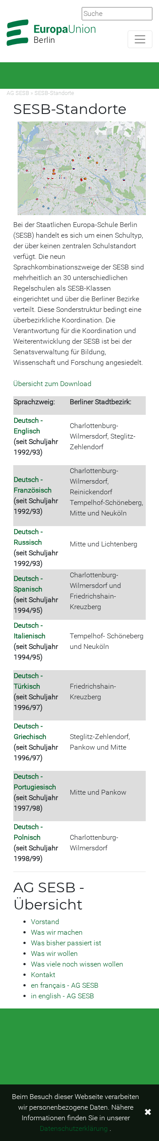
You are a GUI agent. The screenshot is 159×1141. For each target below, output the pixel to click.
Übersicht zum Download (52, 383)
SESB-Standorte (54, 93)
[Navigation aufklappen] (140, 39)
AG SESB (18, 93)
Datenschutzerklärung (74, 1128)
